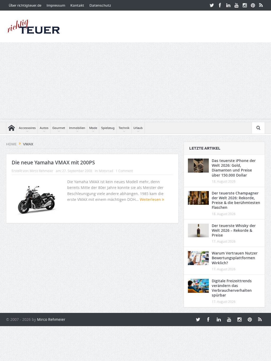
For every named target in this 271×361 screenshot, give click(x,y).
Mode (93, 128)
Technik (124, 128)
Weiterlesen (151, 199)
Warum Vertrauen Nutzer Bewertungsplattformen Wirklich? (235, 258)
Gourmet (58, 128)
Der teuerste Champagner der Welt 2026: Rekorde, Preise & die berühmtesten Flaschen (236, 200)
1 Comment (124, 171)
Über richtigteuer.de (25, 5)
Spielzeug (108, 128)
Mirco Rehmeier (41, 171)
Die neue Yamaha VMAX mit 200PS (53, 162)
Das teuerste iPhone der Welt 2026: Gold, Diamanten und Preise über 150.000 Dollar (234, 168)
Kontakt (77, 5)
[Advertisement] (135, 82)
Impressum (56, 5)
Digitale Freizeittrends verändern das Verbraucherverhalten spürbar (232, 288)
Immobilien (77, 128)
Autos (44, 128)
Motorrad (106, 171)
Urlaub (138, 128)
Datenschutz (100, 5)
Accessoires (27, 128)
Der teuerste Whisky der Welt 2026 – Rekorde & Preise (234, 230)
